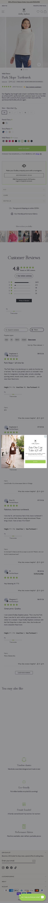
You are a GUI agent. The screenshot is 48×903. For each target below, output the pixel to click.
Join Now (35, 461)
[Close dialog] (45, 436)
